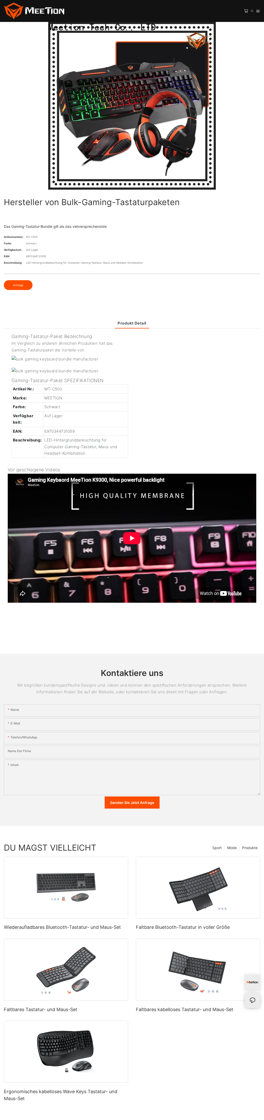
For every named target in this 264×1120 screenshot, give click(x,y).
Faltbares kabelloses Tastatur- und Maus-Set (184, 1009)
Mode (232, 847)
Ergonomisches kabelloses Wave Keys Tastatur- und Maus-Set (60, 1095)
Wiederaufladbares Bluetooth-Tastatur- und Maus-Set (62, 927)
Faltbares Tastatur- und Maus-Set (40, 1009)
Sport (217, 847)
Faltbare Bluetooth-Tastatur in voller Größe (183, 927)
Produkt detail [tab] (132, 323)
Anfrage (18, 285)
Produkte (250, 847)
